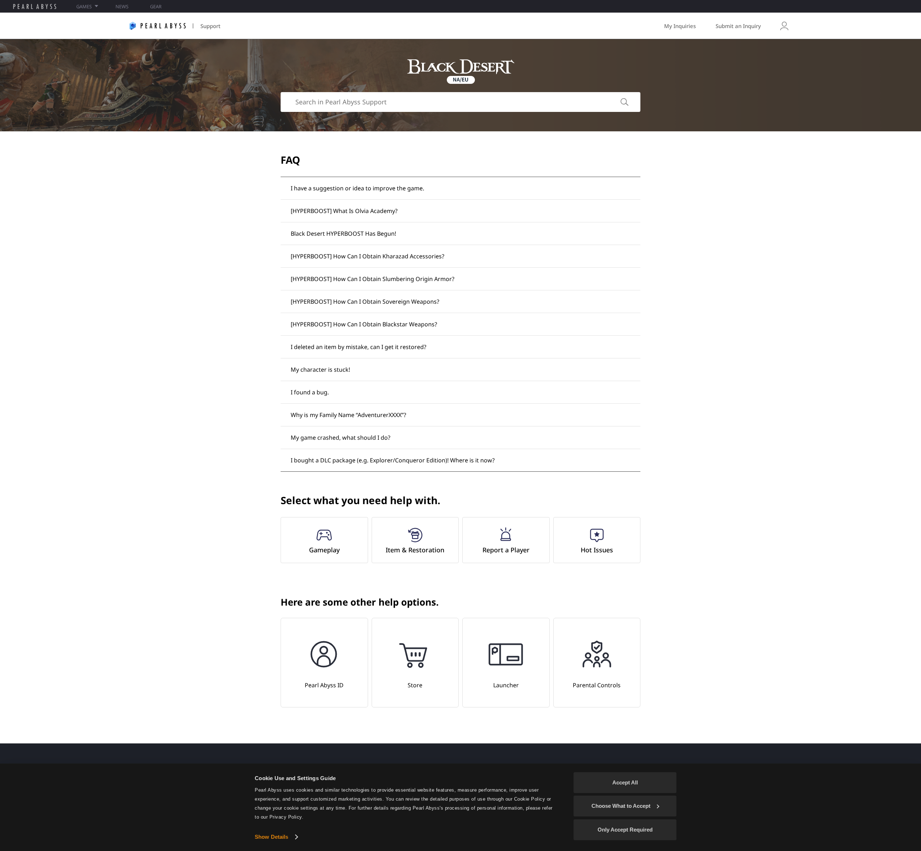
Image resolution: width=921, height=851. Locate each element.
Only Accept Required (625, 830)
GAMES (84, 6)
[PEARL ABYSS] (35, 6)
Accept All (625, 782)
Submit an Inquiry (738, 26)
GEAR (156, 6)
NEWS (121, 6)
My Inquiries (680, 26)
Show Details (271, 837)
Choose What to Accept (620, 806)
